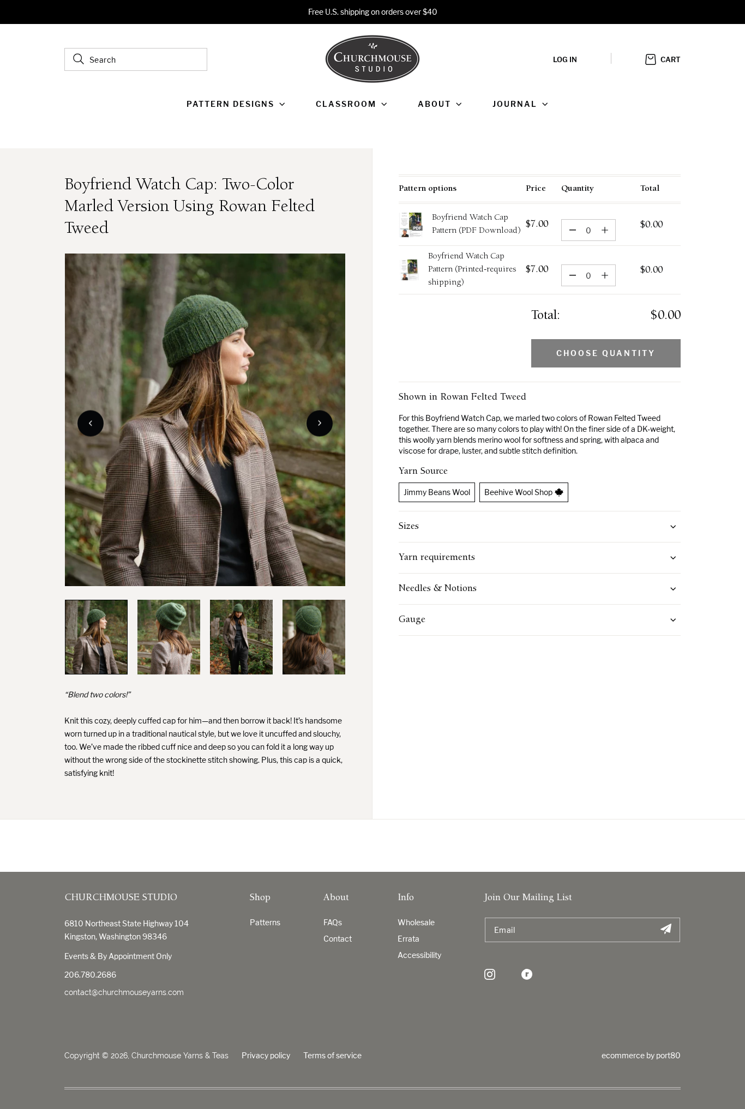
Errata (408, 938)
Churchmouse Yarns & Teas (180, 1055)
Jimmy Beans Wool (437, 492)
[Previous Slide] (90, 423)
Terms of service (332, 1055)
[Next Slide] (320, 423)
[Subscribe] (666, 930)
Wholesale (416, 922)
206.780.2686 (90, 974)
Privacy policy (266, 1055)
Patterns (265, 922)
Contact (337, 938)
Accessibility (419, 955)
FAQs (332, 922)
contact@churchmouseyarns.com (124, 992)
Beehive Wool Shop (518, 492)
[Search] (78, 59)
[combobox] (136, 59)
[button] (238, 104)
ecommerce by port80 (641, 1055)
